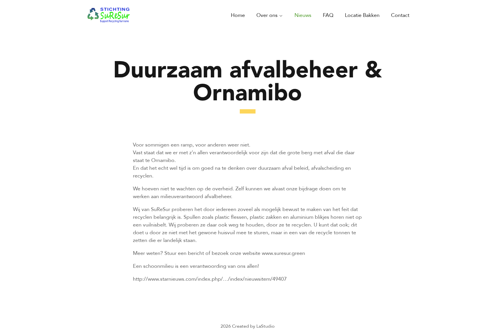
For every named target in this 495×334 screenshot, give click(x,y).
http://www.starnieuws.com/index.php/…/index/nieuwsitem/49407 (210, 279)
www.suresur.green (283, 253)
